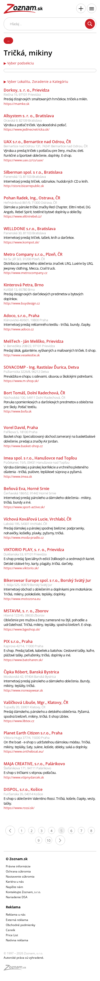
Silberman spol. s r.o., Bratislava (33, 172)
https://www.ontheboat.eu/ (24, 751)
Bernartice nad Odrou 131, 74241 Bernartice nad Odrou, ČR (46, 146)
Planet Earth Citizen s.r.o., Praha (33, 733)
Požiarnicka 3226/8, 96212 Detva (26, 371)
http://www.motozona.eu (22, 599)
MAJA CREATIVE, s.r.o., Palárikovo (34, 763)
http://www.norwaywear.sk (23, 690)
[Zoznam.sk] (16, 969)
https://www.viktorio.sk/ (21, 568)
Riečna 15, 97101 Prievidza (22, 94)
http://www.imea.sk (18, 476)
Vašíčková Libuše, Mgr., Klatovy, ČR (36, 702)
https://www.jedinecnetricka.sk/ (27, 129)
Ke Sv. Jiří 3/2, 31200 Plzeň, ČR (24, 259)
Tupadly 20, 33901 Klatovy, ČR (24, 707)
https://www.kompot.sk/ (21, 242)
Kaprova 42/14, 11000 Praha (23, 646)
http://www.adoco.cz (19, 329)
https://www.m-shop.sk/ (21, 381)
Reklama (13, 907)
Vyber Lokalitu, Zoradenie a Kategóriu (37, 81)
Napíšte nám (14, 887)
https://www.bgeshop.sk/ (22, 629)
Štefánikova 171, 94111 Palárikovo (27, 768)
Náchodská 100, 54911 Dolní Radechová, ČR (34, 397)
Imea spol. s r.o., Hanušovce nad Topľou (40, 458)
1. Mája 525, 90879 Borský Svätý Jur (28, 585)
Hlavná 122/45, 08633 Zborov (24, 615)
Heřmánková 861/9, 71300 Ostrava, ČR (30, 202)
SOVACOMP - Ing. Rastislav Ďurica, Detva (41, 367)
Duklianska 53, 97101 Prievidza (25, 554)
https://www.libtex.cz (19, 721)
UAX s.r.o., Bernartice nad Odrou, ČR (37, 141)
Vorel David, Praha (21, 427)
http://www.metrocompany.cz (25, 273)
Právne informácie (18, 866)
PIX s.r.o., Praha (18, 641)
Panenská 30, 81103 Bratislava (25, 233)
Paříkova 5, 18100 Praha (20, 432)
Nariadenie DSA (16, 897)
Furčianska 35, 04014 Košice (23, 794)
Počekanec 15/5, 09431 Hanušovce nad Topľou (36, 462)
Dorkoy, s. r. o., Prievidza (26, 90)
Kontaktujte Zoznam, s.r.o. (23, 892)
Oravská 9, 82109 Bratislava (23, 120)
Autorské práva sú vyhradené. (24, 958)
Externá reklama (17, 920)
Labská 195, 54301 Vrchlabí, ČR (25, 524)
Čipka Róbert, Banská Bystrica (31, 672)
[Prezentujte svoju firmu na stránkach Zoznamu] (81, 8)
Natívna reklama (17, 940)
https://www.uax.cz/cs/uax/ (23, 160)
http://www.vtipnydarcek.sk (24, 777)
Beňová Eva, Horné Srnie (26, 488)
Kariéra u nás (15, 882)
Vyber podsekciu (20, 63)
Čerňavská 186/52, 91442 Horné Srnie (30, 493)
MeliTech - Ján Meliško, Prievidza (33, 341)
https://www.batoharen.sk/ (23, 660)
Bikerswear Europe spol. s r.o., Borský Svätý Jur (47, 580)
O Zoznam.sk (17, 858)
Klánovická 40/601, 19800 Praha (26, 320)
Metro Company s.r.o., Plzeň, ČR (33, 254)
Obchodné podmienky (20, 925)
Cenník (10, 930)
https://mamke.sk (16, 103)
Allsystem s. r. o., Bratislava (29, 115)
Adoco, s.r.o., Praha (21, 315)
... (8, 40)
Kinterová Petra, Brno (24, 285)
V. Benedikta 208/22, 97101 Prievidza (29, 346)
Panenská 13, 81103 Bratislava (25, 176)
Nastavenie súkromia (20, 876)
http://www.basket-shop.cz (23, 446)
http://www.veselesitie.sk (22, 355)
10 (48, 840)
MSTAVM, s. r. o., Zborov (26, 611)
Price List (12, 935)
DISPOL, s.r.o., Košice (23, 789)
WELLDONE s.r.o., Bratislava (30, 228)
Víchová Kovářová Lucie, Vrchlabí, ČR (37, 519)
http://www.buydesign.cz (22, 303)
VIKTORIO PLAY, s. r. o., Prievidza (34, 549)
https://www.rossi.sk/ (19, 808)
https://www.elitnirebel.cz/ (23, 216)
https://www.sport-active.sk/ (24, 507)
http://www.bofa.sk (18, 411)
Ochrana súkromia (18, 871)
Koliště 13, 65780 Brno (19, 289)
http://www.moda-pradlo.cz (24, 537)
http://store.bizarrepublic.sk (24, 186)
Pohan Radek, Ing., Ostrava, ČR (32, 198)
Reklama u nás (15, 914)
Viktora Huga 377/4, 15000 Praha (27, 737)
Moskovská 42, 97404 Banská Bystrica (30, 676)
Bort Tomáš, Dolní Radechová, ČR (34, 393)
